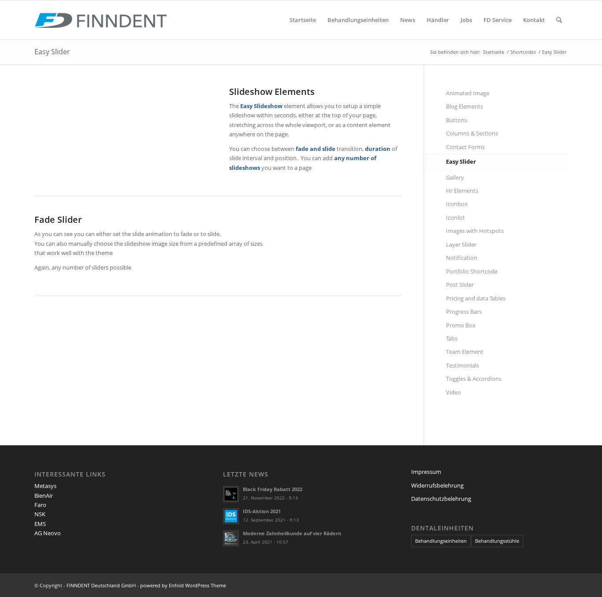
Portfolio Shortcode (472, 271)
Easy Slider (52, 51)
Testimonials (462, 365)
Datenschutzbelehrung (441, 499)
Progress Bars (464, 311)
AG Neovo (47, 533)
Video (453, 392)
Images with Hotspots (475, 231)
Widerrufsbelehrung (437, 485)
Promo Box (461, 325)
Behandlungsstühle (497, 540)
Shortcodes (523, 52)
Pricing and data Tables (475, 298)
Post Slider (460, 285)
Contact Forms (465, 147)
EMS (40, 524)
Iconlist (455, 218)
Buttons (456, 120)
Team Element (464, 352)
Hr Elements (462, 191)
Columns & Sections (472, 133)
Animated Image (467, 93)
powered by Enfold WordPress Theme (183, 585)
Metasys (45, 486)
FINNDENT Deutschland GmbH (101, 585)
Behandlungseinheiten (441, 540)
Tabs (451, 338)
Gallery (455, 177)
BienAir (43, 495)
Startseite (493, 52)
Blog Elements (464, 106)
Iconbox (457, 204)
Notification (461, 258)
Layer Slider (461, 244)
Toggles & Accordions (474, 379)
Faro (40, 505)
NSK (39, 514)
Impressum (426, 472)
